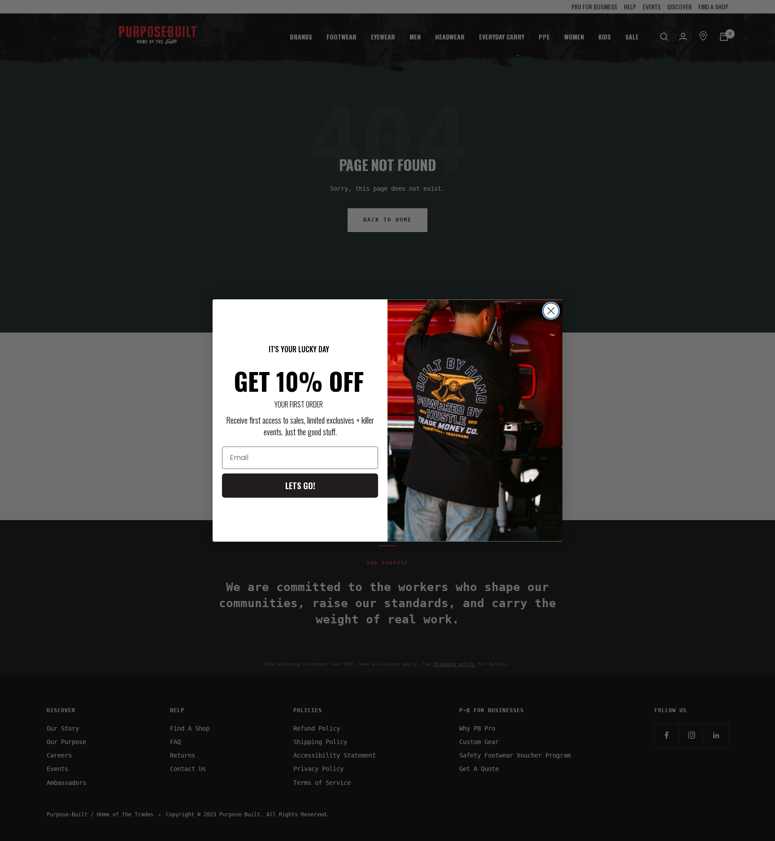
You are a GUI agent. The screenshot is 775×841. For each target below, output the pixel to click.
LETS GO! (300, 485)
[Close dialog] (551, 311)
